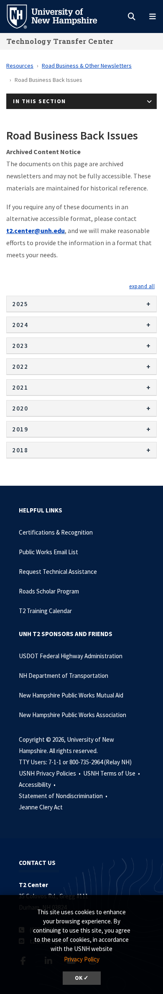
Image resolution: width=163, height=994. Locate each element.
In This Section (39, 101)
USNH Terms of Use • (112, 773)
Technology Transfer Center (60, 41)
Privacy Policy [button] (81, 959)
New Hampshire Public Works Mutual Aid (71, 695)
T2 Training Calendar (45, 611)
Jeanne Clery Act (41, 807)
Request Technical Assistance (58, 572)
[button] (142, 286)
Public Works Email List (48, 552)
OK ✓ (82, 977)
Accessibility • (38, 785)
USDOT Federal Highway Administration (70, 656)
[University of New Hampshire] (58, 16)
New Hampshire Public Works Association (72, 715)
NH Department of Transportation (63, 676)
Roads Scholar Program (49, 591)
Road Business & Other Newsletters (87, 65)
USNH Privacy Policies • (50, 773)
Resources (19, 65)
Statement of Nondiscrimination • (64, 796)
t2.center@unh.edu (35, 230)
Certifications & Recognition (56, 532)
